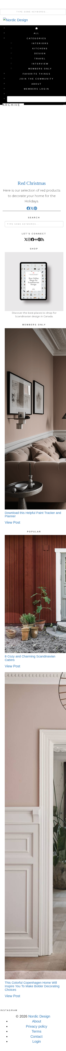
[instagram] (29, 239)
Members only (40, 69)
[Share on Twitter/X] (32, 208)
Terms (36, 1031)
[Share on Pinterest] (35, 208)
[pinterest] (39, 239)
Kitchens (40, 48)
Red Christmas (32, 183)
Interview (40, 64)
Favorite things (37, 74)
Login (36, 1041)
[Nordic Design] (15, 21)
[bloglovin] (35, 239)
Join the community (37, 79)
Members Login (36, 89)
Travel (40, 59)
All (36, 33)
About (37, 84)
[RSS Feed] (42, 239)
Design (40, 53)
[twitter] (26, 239)
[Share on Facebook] (28, 208)
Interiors (40, 43)
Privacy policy (36, 1026)
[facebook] (32, 239)
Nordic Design (39, 1016)
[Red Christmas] (32, 141)
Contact (36, 1036)
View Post (12, 522)
